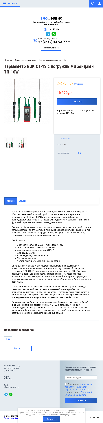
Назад (17, 348)
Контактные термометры (50, 60)
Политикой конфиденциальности (63, 415)
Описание (11, 201)
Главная (8, 60)
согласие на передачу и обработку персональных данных (78, 387)
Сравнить (65, 138)
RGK (65, 60)
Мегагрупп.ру (94, 417)
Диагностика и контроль (25, 60)
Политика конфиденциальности (17, 418)
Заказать (77, 101)
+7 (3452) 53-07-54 (11, 368)
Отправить (81, 400)
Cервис (51, 18)
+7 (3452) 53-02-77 (52, 42)
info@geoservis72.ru (11, 387)
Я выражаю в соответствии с (78, 389)
